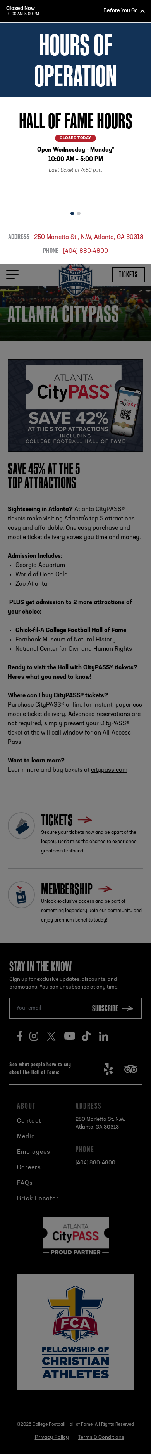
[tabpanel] (75, 151)
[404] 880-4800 (85, 251)
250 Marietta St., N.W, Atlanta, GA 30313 (88, 237)
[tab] (72, 213)
